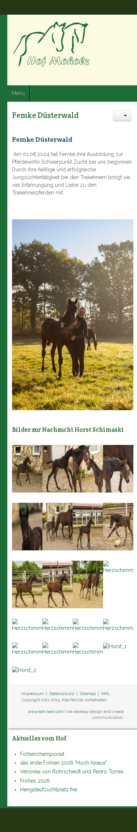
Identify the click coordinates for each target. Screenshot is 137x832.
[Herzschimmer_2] (57, 468)
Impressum (33, 693)
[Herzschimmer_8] (118, 625)
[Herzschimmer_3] (88, 468)
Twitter (115, 77)
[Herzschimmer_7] (88, 625)
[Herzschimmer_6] (57, 526)
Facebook (102, 77)
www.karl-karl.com (46, 711)
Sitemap (88, 693)
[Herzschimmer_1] (27, 468)
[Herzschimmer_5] (27, 526)
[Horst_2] (24, 670)
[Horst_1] (114, 646)
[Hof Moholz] (52, 44)
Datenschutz (61, 693)
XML (105, 693)
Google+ (128, 77)
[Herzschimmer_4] (118, 468)
